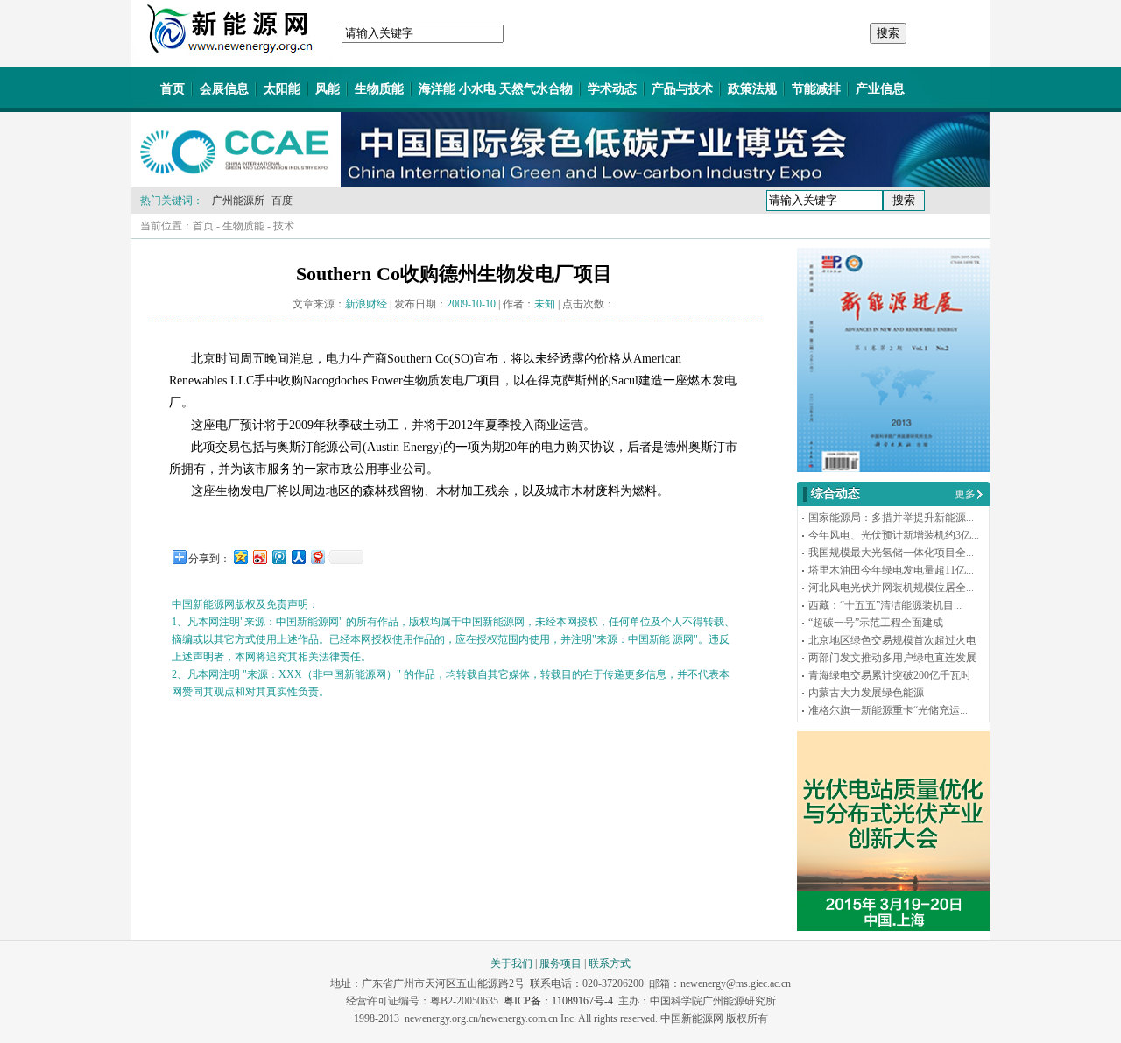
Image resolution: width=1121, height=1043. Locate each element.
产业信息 (880, 88)
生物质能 (379, 88)
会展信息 (224, 88)
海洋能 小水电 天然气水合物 (496, 88)
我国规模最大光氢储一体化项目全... (891, 552)
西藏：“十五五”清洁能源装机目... (885, 605)
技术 (283, 226)
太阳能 (282, 88)
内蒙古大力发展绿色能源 (866, 693)
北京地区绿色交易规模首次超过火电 (892, 640)
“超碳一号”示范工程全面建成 (875, 623)
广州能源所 (238, 200)
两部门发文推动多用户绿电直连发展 (892, 658)
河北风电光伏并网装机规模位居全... (891, 587)
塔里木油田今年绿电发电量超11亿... (891, 570)
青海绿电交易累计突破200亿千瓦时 (889, 675)
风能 (327, 88)
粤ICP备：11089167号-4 (558, 1001)
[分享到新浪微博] (259, 556)
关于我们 (511, 963)
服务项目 (560, 963)
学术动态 (612, 88)
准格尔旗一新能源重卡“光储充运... (888, 710)
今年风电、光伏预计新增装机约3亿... (893, 535)
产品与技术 (682, 88)
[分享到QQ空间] (240, 556)
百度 (282, 200)
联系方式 (610, 963)
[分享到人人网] (297, 556)
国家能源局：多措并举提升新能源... (891, 517)
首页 (172, 88)
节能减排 (816, 88)
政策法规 (752, 88)
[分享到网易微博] (317, 556)
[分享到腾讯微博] (278, 556)
